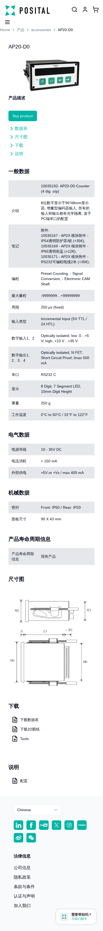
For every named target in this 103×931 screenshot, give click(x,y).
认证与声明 (24, 896)
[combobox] (37, 810)
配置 (23, 781)
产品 (20, 30)
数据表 (21, 128)
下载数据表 (29, 720)
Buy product (23, 116)
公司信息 (22, 867)
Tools (24, 739)
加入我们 (22, 905)
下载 (19, 145)
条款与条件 (24, 886)
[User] (74, 9)
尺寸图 (21, 137)
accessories (41, 30)
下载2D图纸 (30, 729)
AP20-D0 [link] (65, 30)
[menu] (5, 20)
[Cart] (95, 9)
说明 (19, 153)
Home (5, 30)
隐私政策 (22, 877)
